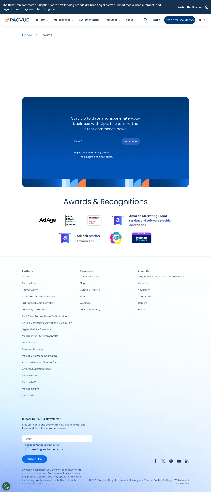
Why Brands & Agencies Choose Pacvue (161, 276)
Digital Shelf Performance (37, 329)
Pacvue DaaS (29, 375)
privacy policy (101, 152)
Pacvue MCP (29, 382)
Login (156, 20)
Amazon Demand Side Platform (40, 362)
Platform (27, 276)
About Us (143, 283)
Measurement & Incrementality (40, 336)
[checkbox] (105, 157)
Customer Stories (89, 19)
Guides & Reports (90, 289)
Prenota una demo (180, 20)
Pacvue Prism (30, 283)
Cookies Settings (163, 480)
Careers (142, 303)
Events (142, 309)
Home (27, 35)
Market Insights (30, 388)
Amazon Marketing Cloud (36, 369)
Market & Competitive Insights (39, 355)
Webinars (85, 303)
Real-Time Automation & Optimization (44, 316)
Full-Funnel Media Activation (38, 303)
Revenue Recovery (33, 349)
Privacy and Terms (141, 480)
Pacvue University (90, 309)
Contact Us (144, 296)
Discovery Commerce (34, 309)
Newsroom (144, 289)
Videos (84, 296)
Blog (82, 283)
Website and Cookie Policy (181, 481)
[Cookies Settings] (6, 486)
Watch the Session (190, 7)
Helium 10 (27, 395)
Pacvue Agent (30, 289)
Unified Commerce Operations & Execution (47, 322)
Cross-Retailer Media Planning (39, 296)
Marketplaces (30, 342)
